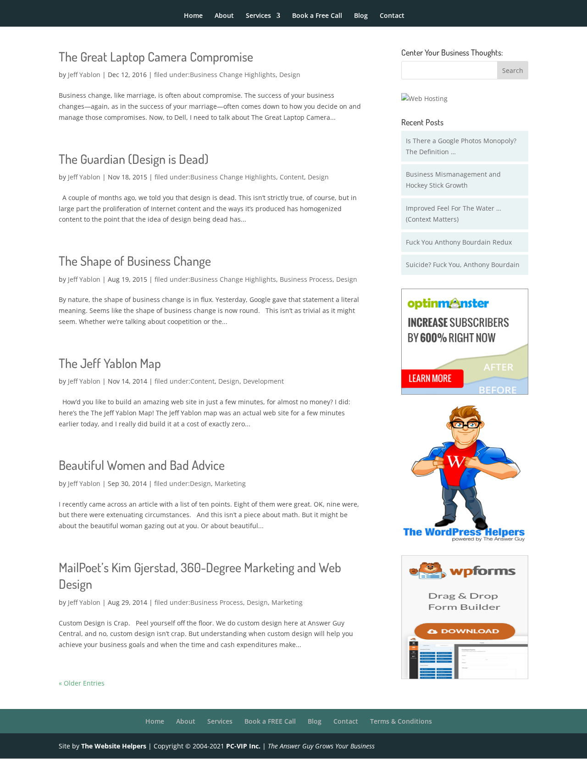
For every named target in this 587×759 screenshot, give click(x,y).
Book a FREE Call (270, 721)
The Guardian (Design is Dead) (134, 159)
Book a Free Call (317, 16)
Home (193, 16)
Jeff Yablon (84, 74)
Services (258, 16)
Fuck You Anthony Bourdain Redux (459, 242)
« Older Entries (82, 683)
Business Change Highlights (233, 74)
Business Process (306, 279)
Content (292, 177)
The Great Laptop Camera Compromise (156, 56)
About (224, 16)
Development (263, 381)
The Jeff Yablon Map (110, 363)
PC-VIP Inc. (243, 746)
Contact (392, 16)
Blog (361, 16)
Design (289, 74)
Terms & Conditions (401, 721)
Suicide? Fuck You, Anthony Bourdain (463, 264)
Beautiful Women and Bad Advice (142, 465)
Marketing (230, 483)
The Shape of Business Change (135, 260)
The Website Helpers (113, 746)
